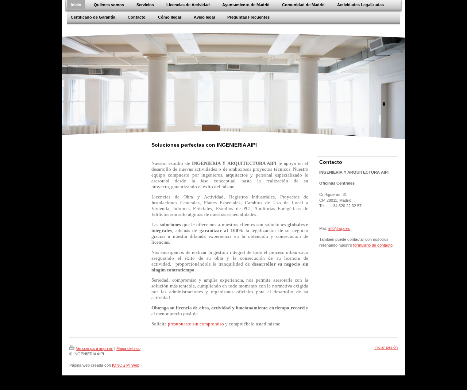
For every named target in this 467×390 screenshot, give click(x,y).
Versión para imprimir (94, 348)
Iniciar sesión (386, 347)
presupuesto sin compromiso (196, 324)
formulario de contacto (373, 245)
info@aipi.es (339, 228)
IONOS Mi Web (125, 365)
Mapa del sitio (128, 348)
